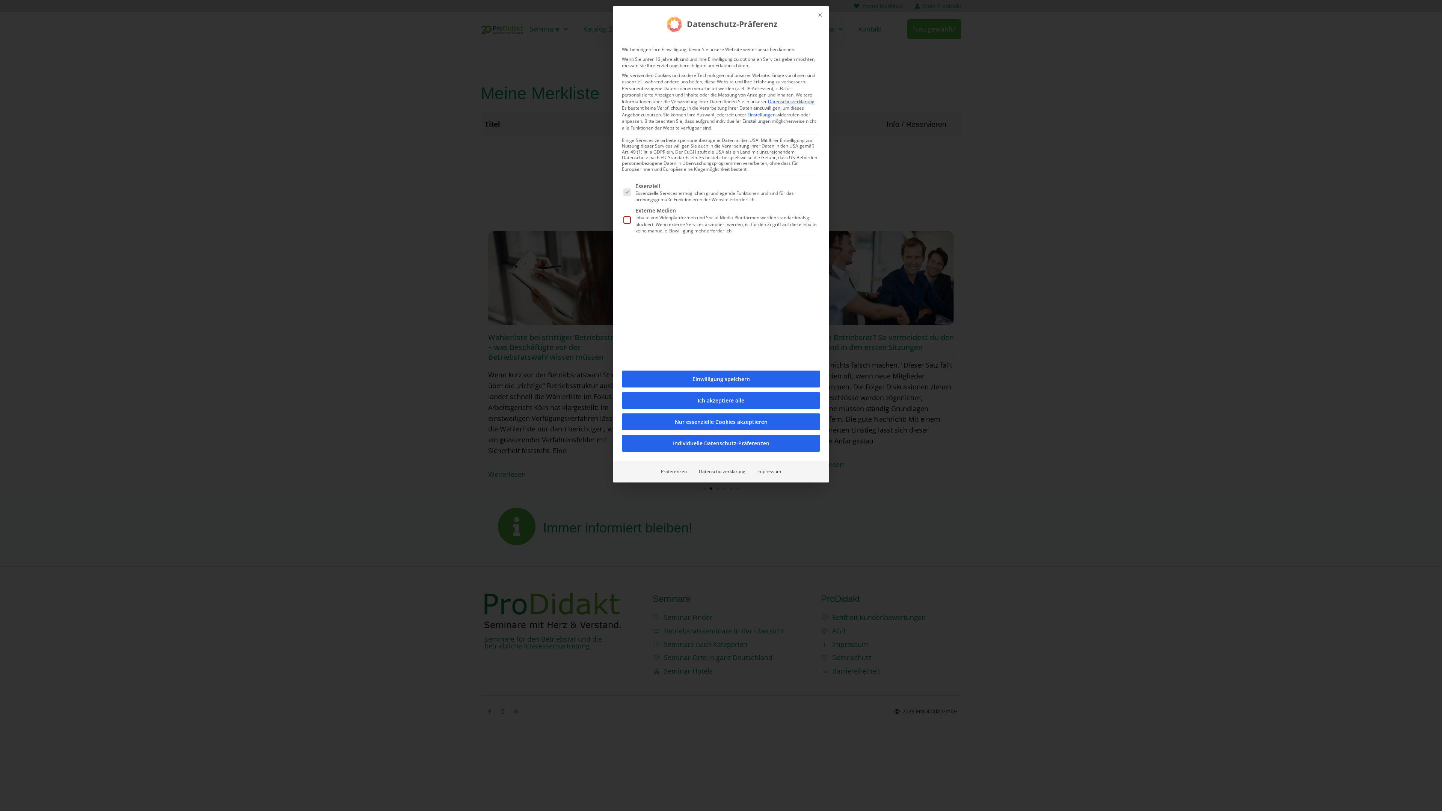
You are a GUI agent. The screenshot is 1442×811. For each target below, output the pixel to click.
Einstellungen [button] (761, 115)
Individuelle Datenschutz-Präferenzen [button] (721, 443)
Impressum (769, 471)
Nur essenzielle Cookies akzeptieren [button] (721, 421)
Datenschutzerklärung (791, 101)
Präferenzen (674, 471)
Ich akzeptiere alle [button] (721, 400)
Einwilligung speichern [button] (721, 379)
